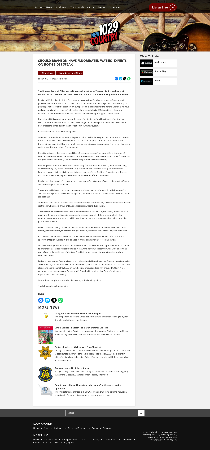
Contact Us (127, 439)
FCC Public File (50, 439)
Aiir (174, 440)
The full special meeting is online (53, 286)
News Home (48, 73)
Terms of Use (110, 439)
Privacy (95, 439)
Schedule (114, 7)
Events (101, 7)
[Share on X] (124, 78)
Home (38, 7)
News (49, 7)
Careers (36, 442)
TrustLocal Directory (82, 7)
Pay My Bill (69, 442)
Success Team (52, 442)
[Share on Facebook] (116, 78)
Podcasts (61, 7)
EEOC (84, 439)
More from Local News (70, 73)
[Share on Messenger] (120, 78)
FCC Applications (69, 439)
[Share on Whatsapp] (129, 78)
